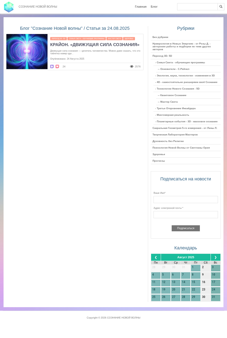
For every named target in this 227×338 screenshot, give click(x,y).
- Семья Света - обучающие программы (180, 62)
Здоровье (129, 39)
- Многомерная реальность (172, 114)
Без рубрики (160, 37)
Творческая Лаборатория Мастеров (175, 134)
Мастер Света (114, 39)
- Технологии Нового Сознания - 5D (177, 88)
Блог (154, 6)
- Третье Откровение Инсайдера (175, 108)
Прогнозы (159, 160)
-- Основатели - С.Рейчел (173, 69)
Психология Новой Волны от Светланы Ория (181, 147)
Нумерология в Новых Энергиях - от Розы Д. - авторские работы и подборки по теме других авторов (182, 46)
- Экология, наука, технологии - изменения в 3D (185, 75)
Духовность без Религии (168, 141)
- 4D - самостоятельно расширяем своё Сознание (186, 82)
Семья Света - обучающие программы (86, 39)
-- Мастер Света (168, 101)
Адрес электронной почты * (168, 208)
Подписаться (185, 228)
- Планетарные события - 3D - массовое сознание (186, 121)
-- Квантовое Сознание (172, 95)
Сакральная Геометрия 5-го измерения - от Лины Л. (185, 128)
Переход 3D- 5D (58, 39)
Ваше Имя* (159, 193)
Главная (140, 6)
